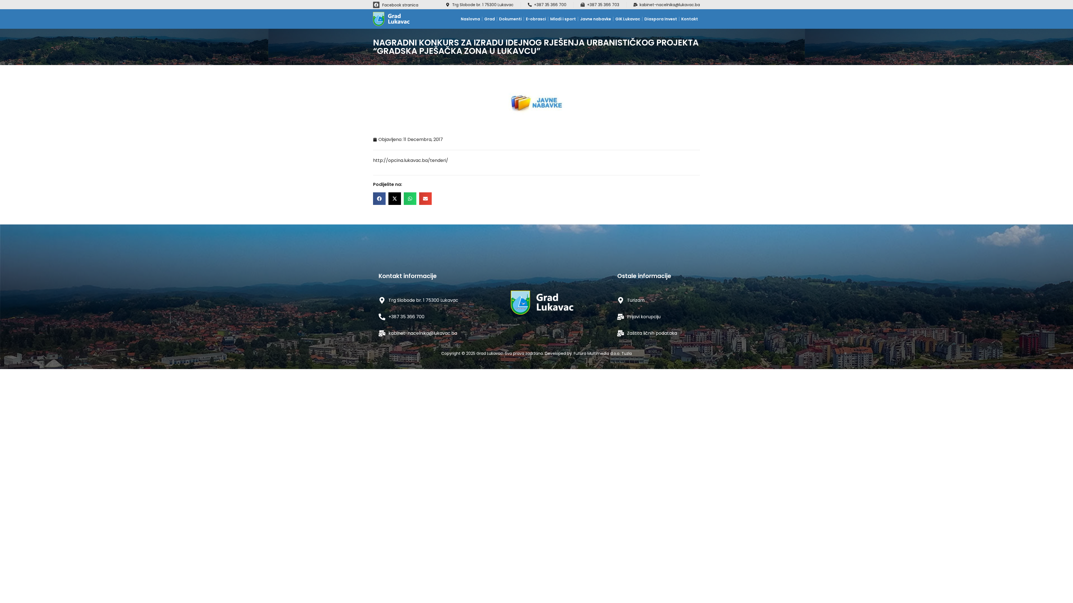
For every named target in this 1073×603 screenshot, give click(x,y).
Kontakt (689, 19)
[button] (379, 198)
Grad (489, 19)
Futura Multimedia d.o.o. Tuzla (603, 353)
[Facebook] (376, 5)
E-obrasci (536, 19)
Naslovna (470, 19)
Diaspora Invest (660, 19)
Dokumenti (510, 19)
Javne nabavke (595, 19)
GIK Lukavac (627, 19)
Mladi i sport (563, 19)
